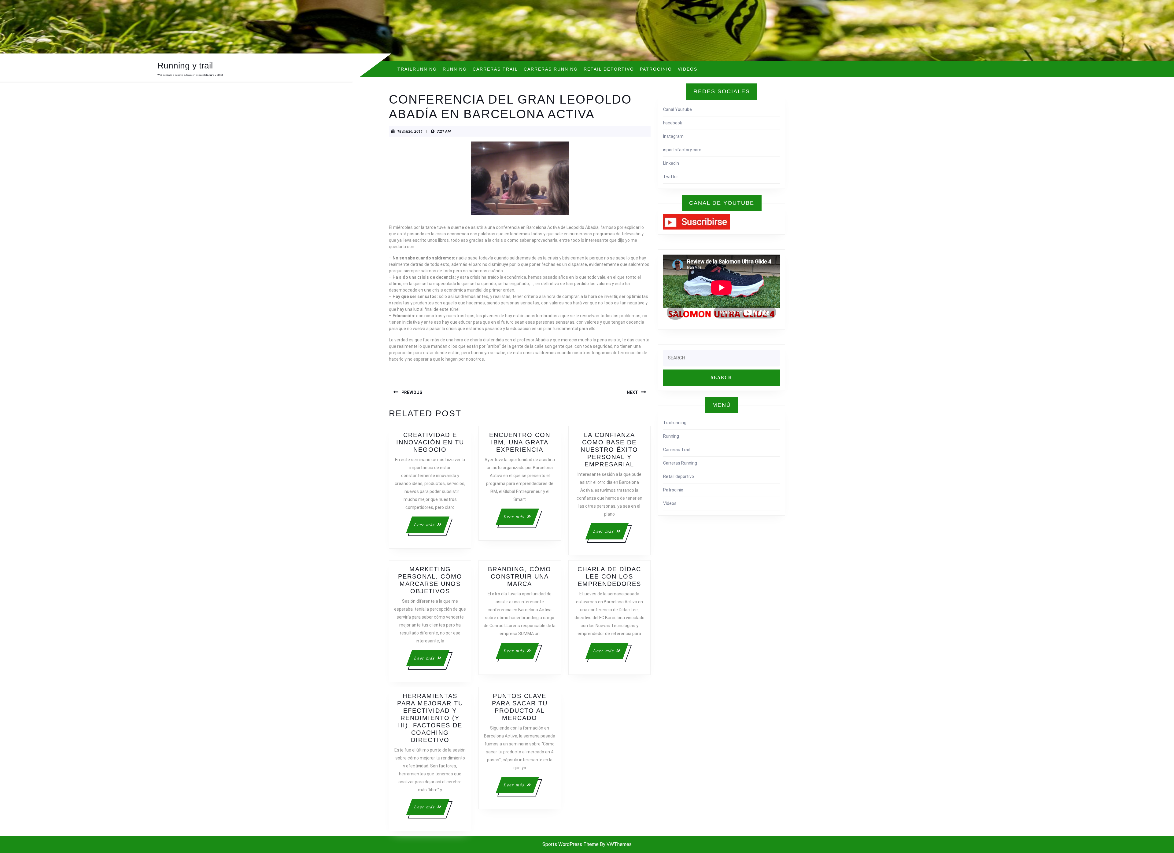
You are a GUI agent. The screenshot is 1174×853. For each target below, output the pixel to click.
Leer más (431, 527)
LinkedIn (671, 163)
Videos (687, 69)
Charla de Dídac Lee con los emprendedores (609, 576)
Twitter (670, 176)
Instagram (673, 136)
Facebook (672, 122)
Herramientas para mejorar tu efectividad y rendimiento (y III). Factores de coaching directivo (430, 718)
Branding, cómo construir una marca (519, 576)
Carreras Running (551, 69)
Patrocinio (656, 69)
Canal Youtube (677, 109)
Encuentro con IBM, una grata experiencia (519, 442)
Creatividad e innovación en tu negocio (430, 442)
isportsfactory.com (682, 149)
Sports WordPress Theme (570, 844)
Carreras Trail (495, 69)
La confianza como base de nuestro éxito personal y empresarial (609, 450)
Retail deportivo (609, 69)
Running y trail (185, 65)
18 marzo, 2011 (410, 131)
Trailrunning (417, 69)
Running (455, 69)
